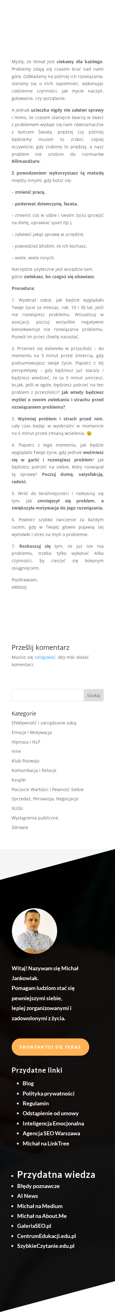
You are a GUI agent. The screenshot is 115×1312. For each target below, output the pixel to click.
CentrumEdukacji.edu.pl (46, 1235)
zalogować (45, 657)
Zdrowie (20, 827)
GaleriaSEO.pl (34, 1225)
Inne (16, 751)
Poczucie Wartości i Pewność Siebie (48, 789)
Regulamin (36, 1103)
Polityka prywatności (49, 1093)
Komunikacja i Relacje (34, 770)
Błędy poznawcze (38, 1185)
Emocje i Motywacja (32, 732)
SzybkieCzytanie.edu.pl (46, 1245)
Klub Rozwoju (26, 761)
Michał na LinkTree (46, 1143)
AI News (27, 1195)
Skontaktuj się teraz (50, 1047)
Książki (19, 780)
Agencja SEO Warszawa (51, 1133)
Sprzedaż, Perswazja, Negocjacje (45, 799)
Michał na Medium (40, 1206)
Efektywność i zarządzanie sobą (44, 723)
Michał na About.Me (42, 1215)
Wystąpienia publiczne (35, 818)
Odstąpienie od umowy (51, 1113)
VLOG (17, 808)
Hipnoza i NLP (26, 742)
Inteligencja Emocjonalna (53, 1123)
